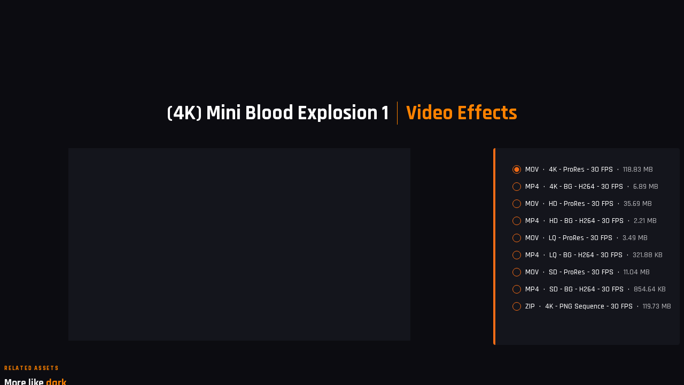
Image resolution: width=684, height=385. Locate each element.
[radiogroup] (591, 238)
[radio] (516, 169)
